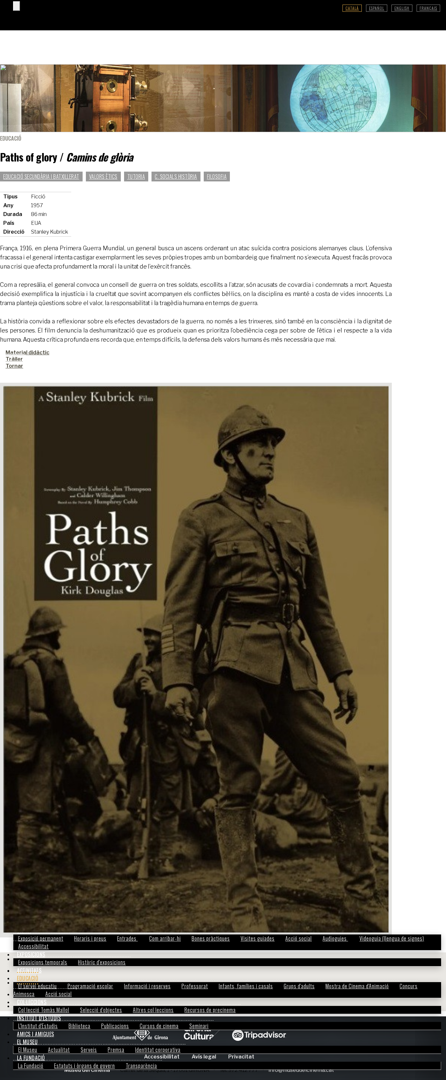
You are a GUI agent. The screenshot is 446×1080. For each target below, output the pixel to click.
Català (352, 8)
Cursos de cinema (159, 1026)
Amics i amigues (35, 1034)
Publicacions (115, 1026)
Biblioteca (79, 1026)
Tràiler (14, 359)
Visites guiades (258, 938)
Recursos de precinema (210, 1010)
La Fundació (31, 1058)
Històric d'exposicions (102, 962)
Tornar (14, 366)
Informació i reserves (147, 986)
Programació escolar (90, 986)
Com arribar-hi (165, 938)
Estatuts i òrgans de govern (84, 1066)
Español (376, 8)
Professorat (195, 986)
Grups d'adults (299, 986)
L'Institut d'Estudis (38, 1026)
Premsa (116, 1050)
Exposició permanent (40, 938)
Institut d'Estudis (39, 1018)
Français (428, 8)
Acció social (298, 938)
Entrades (127, 938)
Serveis (89, 1050)
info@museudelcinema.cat (301, 1070)
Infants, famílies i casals (246, 986)
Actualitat (59, 1050)
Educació (27, 978)
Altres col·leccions (153, 1010)
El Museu (27, 1042)
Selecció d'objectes (101, 1010)
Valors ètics (103, 176)
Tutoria (136, 176)
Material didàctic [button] (27, 352)
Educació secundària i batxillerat (41, 176)
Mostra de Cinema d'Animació (357, 986)
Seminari (199, 1026)
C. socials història (176, 176)
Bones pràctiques (211, 938)
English (401, 8)
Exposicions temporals (42, 962)
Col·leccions (31, 1002)
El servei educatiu (37, 986)
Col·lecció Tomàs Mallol (43, 1010)
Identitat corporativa (158, 1050)
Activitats (29, 970)
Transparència (141, 1066)
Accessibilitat (33, 946)
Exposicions (31, 954)
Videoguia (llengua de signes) (391, 938)
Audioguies (335, 938)
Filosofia (217, 176)
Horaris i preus (90, 938)
